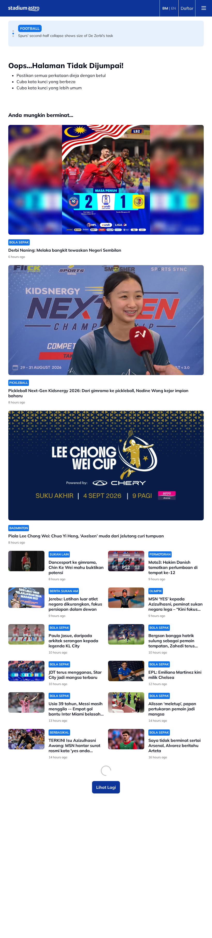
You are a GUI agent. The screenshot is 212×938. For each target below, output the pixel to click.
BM (165, 8)
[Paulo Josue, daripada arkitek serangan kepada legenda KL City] (26, 634)
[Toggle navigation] (203, 8)
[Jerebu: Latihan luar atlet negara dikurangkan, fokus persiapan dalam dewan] (26, 597)
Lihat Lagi (106, 787)
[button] (13, 31)
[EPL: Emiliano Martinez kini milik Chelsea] (126, 671)
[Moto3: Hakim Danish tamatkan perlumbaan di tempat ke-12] (126, 561)
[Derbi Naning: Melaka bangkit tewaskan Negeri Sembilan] (106, 180)
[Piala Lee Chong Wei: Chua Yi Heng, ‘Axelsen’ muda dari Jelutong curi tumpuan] (106, 465)
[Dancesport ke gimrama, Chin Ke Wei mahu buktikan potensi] (26, 561)
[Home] (23, 8)
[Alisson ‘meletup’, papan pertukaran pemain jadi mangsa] (126, 702)
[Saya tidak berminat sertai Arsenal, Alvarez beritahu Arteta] (126, 739)
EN (173, 8)
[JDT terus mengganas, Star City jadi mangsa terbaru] (26, 671)
